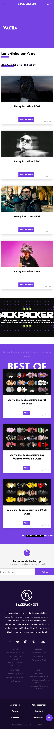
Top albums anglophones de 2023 (39, 681)
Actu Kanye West (39, 660)
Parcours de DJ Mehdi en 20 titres (39, 687)
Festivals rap (15, 681)
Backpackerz (27, 4)
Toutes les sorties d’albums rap (15, 664)
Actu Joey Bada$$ (38, 656)
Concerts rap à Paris (15, 674)
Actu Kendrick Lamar (38, 653)
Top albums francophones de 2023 (38, 675)
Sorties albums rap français (15, 657)
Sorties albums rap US (15, 653)
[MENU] (3, 4)
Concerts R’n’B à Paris (15, 677)
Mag (47, 4)
